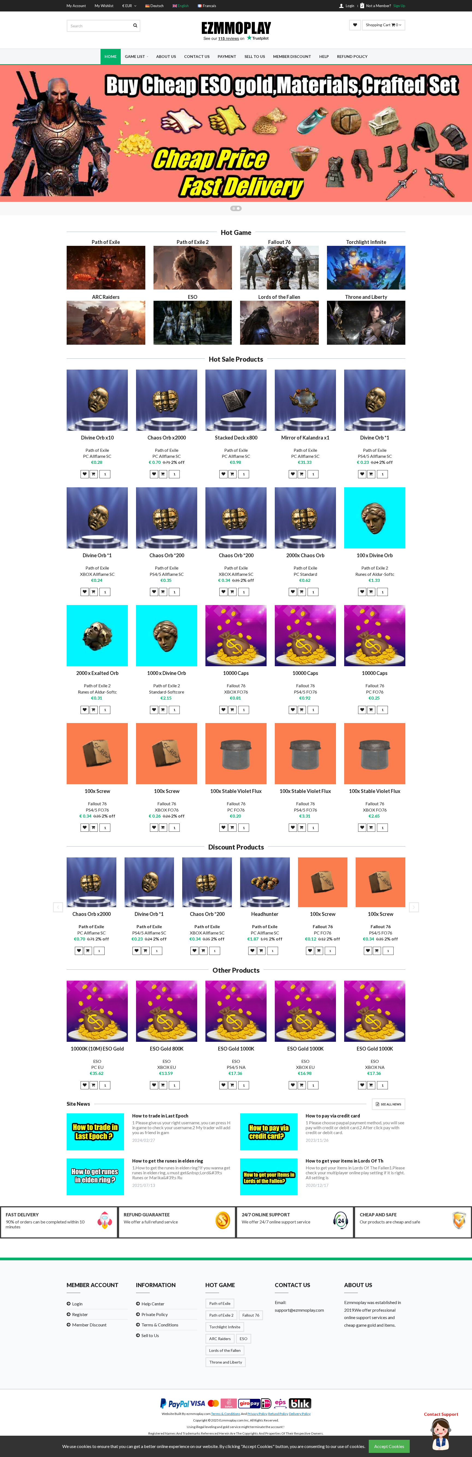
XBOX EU (166, 1067)
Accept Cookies (389, 1446)
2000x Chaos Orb (305, 555)
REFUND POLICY (352, 56)
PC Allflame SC (97, 456)
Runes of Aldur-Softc (374, 574)
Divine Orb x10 (97, 438)
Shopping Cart (382, 24)
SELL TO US (254, 56)
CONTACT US (197, 56)
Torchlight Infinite (224, 1327)
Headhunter (264, 914)
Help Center (152, 1303)
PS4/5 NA (236, 1067)
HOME (111, 56)
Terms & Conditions (159, 1324)
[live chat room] (441, 1433)
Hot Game (236, 232)
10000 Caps (236, 673)
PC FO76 (375, 691)
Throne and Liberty (225, 1362)
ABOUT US (166, 56)
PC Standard (305, 574)
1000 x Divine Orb (166, 673)
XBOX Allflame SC (97, 574)
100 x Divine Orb (375, 555)
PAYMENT (227, 56)
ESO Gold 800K (167, 1049)
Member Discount (89, 1324)
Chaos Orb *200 (166, 555)
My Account (76, 6)
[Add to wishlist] (85, 474)
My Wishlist (104, 6)
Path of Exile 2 (374, 567)
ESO (97, 1061)
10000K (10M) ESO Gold (97, 1049)
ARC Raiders (220, 1338)
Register (80, 1314)
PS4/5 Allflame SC (375, 456)
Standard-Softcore (166, 691)
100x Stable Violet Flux (236, 791)
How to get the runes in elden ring (167, 1160)
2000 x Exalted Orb (97, 673)
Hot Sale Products (236, 359)
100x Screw (97, 791)
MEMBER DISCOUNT (292, 56)
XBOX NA (375, 1067)
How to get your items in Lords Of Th (344, 1160)
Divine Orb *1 (374, 438)
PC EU (97, 1067)
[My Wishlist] (355, 25)
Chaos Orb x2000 (167, 438)
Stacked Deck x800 (236, 438)
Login (77, 1303)
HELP (324, 56)
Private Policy (154, 1314)
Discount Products (236, 847)
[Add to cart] (94, 474)
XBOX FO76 (236, 691)
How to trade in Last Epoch (160, 1115)
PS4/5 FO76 (305, 691)
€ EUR (127, 6)
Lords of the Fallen (225, 1350)
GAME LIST (135, 56)
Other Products (236, 970)
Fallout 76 (236, 685)
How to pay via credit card (333, 1115)
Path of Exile (97, 450)
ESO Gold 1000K (236, 1049)
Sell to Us (150, 1335)
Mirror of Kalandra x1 (305, 438)
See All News (391, 1104)
